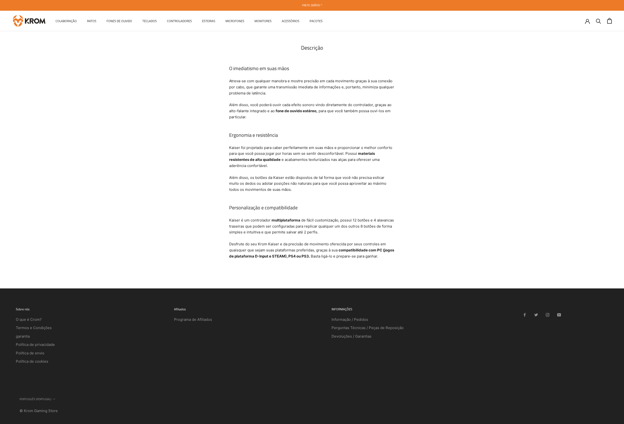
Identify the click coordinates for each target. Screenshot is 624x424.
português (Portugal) (35, 399)
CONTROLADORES (179, 20)
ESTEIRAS (208, 20)
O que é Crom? (29, 319)
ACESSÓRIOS (290, 20)
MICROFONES (234, 20)
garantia (23, 336)
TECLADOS (149, 20)
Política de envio (30, 353)
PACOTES (316, 20)
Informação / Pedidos (350, 319)
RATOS (91, 20)
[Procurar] (598, 20)
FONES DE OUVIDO (119, 20)
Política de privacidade (35, 344)
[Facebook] (524, 315)
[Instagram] (547, 315)
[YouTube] (559, 315)
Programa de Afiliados (193, 319)
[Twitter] (536, 315)
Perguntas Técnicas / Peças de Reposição (368, 327)
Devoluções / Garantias (351, 336)
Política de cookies (32, 361)
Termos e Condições (34, 327)
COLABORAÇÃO (66, 20)
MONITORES (263, 20)
